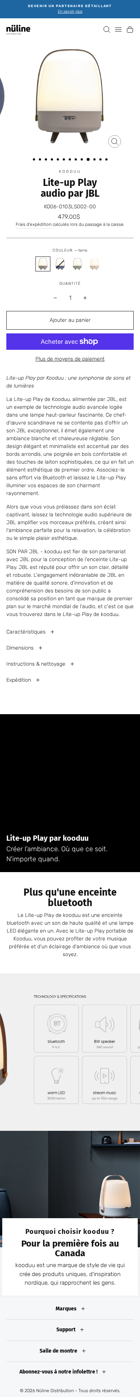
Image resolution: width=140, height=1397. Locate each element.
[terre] (43, 264)
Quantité (70, 283)
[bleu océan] (60, 264)
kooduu (70, 171)
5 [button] (58, 160)
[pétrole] (77, 264)
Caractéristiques (26, 632)
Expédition (19, 680)
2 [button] (41, 160)
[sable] (94, 264)
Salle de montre (59, 1351)
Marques (67, 1309)
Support (66, 1329)
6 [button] (64, 160)
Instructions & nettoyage (36, 664)
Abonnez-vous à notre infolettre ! (59, 1372)
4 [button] (53, 160)
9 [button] (82, 160)
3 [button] (47, 160)
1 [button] (35, 160)
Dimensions (20, 648)
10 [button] (88, 160)
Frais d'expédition (34, 224)
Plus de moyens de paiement (70, 359)
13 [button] (107, 160)
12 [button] (101, 160)
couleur (70, 250)
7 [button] (70, 160)
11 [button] (95, 160)
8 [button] (76, 160)
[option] (70, 9)
